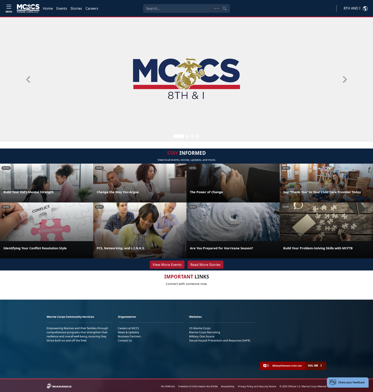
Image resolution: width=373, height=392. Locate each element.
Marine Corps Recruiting (204, 332)
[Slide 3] (192, 136)
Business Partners (129, 336)
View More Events (167, 264)
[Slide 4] (198, 136)
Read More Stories (205, 264)
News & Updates (128, 332)
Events (61, 8)
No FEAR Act (168, 386)
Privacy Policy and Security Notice (257, 386)
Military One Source (201, 336)
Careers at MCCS (128, 328)
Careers (91, 8)
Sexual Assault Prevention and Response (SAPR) (219, 340)
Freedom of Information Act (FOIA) (198, 386)
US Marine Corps (199, 328)
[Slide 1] (178, 136)
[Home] (28, 8)
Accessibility (227, 386)
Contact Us (125, 340)
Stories (76, 8)
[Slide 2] (187, 136)
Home (48, 8)
